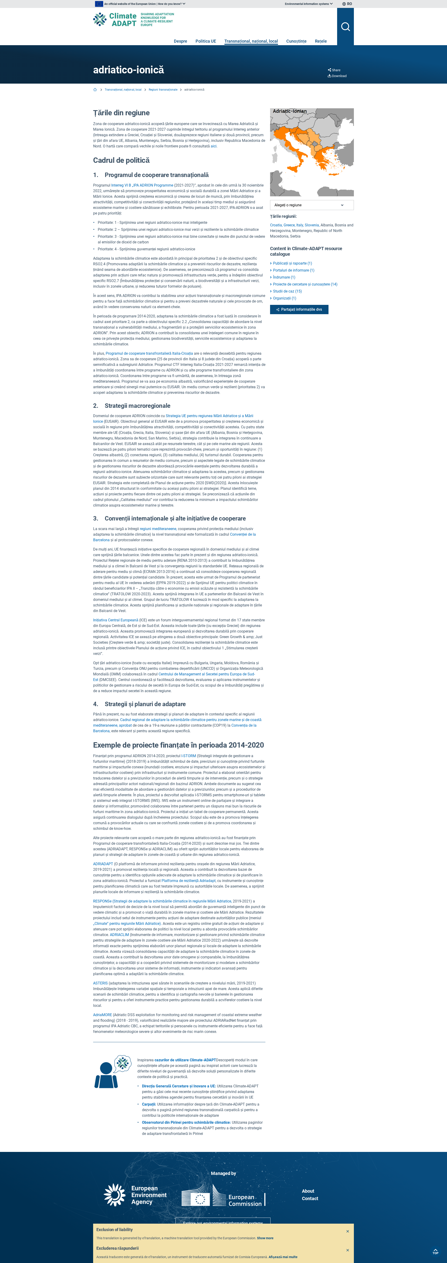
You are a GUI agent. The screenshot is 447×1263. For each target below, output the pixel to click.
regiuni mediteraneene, (158, 529)
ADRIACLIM (119, 935)
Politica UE (206, 41)
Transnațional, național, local (251, 41)
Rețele (321, 41)
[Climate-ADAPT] (213, 19)
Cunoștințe (296, 41)
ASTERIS (100, 983)
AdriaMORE (103, 1015)
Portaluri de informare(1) (294, 270)
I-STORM (188, 756)
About (308, 1191)
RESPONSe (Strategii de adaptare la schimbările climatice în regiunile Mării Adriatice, (162, 901)
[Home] (95, 90)
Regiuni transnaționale (163, 89)
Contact (310, 1198)
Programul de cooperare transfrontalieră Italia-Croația (149, 353)
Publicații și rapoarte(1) (292, 263)
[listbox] (140, 4)
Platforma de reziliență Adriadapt (189, 880)
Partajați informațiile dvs (301, 309)
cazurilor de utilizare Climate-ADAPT (185, 1060)
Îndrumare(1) (284, 277)
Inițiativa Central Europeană (115, 620)
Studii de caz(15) (287, 291)
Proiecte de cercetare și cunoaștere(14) (305, 284)
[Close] (348, 1231)
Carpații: (149, 1104)
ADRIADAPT (103, 864)
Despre (180, 41)
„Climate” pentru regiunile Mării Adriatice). (127, 923)
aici (214, 146)
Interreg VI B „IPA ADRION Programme (142, 185)
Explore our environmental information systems (223, 1223)
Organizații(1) (284, 298)
